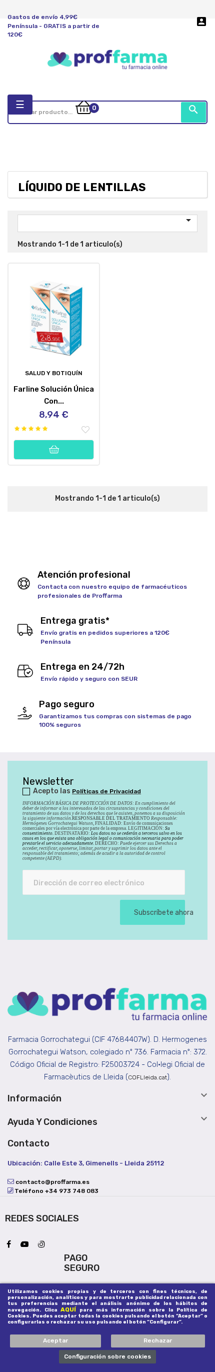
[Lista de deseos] (85, 430)
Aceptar (55, 1340)
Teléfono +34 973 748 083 (55, 1190)
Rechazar (158, 1340)
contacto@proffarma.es (52, 1181)
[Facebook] (11, 1244)
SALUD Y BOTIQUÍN (53, 373)
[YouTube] (27, 1244)
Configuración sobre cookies (107, 1356)
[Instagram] (44, 1244)
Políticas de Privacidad (106, 791)
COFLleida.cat (147, 1077)
